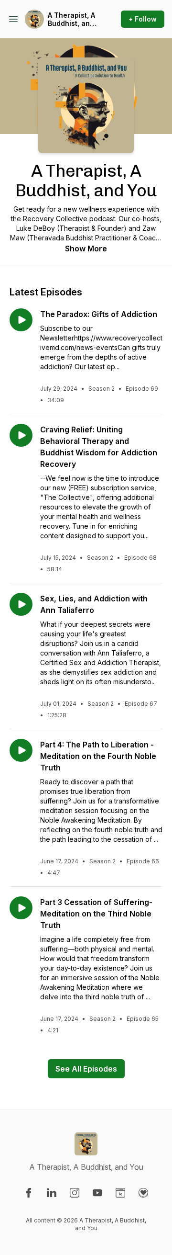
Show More (86, 248)
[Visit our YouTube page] (97, 1193)
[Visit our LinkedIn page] (51, 1193)
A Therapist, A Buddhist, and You (71, 19)
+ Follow (143, 19)
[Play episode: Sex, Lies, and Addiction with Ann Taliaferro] (21, 604)
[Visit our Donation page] (143, 1193)
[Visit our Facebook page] (28, 1193)
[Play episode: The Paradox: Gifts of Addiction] (21, 319)
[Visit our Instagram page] (74, 1193)
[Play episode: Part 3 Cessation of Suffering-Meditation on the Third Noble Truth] (21, 907)
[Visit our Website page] (120, 1193)
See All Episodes (86, 1069)
